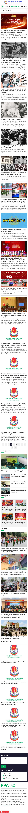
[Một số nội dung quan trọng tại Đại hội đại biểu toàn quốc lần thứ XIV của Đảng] (14, 21)
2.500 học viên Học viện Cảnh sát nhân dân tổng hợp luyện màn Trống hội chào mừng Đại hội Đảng (7, 511)
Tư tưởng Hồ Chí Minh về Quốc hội (11, 119)
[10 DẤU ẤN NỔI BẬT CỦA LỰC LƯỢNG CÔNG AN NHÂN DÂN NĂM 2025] (14, 279)
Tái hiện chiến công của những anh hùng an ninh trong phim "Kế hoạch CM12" (18, 490)
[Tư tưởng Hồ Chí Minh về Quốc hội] (14, 110)
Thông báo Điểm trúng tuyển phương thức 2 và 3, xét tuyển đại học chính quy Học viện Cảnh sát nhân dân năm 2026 (13, 747)
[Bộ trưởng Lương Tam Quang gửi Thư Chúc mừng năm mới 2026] (14, 220)
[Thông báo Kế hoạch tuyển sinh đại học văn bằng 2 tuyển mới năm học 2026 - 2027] (14, 652)
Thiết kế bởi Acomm (5, 806)
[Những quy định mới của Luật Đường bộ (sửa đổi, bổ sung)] (14, 584)
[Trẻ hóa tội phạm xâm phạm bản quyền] (14, 461)
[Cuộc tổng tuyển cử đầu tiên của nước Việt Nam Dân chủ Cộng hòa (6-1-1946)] (14, 163)
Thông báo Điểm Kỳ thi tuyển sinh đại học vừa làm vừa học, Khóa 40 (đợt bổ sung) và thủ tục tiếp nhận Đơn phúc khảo (13, 345)
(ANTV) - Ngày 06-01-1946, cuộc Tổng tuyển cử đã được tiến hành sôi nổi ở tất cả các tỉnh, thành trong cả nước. (13, 151)
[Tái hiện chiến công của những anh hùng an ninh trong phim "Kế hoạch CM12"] (5, 491)
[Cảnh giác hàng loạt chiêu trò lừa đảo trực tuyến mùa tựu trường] (5, 477)
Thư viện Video (6, 451)
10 (12, 447)
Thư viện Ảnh (5, 496)
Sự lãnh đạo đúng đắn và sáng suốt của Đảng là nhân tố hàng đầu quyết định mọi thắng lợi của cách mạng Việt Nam (13, 60)
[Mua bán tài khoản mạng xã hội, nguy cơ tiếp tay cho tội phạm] (5, 484)
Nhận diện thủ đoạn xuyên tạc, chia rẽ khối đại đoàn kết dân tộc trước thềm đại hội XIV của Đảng (13, 90)
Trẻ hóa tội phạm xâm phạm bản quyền (12, 471)
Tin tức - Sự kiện (7, 10)
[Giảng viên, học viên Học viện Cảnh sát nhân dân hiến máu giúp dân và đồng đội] (20, 503)
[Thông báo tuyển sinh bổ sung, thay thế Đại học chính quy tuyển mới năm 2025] (14, 395)
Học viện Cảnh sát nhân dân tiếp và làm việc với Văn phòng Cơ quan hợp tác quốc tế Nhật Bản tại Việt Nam (7, 524)
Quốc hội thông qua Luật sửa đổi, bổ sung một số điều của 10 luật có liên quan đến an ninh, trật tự (13, 315)
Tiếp (15, 447)
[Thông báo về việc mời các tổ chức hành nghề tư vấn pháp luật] (14, 423)
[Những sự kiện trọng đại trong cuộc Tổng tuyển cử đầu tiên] (14, 137)
